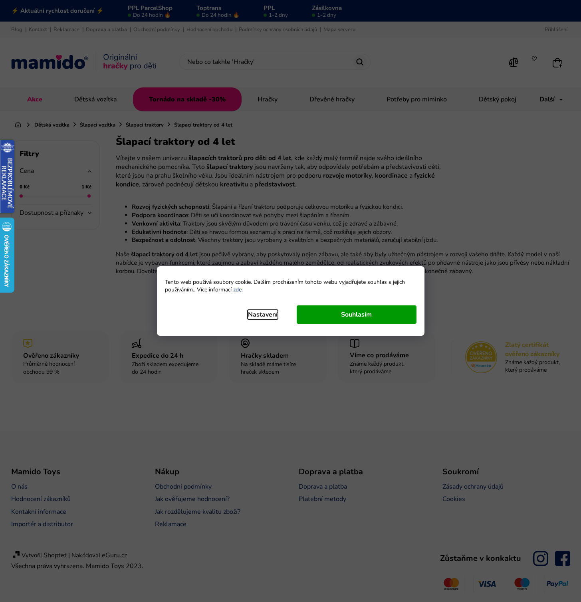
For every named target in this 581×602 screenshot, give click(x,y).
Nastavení (263, 314)
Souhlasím (356, 314)
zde (237, 289)
